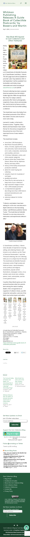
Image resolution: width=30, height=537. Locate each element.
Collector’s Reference (11, 487)
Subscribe (15, 425)
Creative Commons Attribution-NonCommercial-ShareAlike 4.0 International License (15, 502)
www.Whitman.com (8, 88)
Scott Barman (21, 499)
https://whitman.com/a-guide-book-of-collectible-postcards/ (14, 343)
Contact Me (8, 489)
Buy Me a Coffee (8, 437)
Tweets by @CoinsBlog (10, 446)
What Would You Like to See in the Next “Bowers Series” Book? (19, 380)
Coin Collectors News (11, 485)
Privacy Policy (9, 491)
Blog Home (8, 479)
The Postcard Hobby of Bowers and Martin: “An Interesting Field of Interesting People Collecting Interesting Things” (8, 383)
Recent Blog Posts (11, 450)
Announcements (14, 29)
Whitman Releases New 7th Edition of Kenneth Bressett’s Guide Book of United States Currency (8, 399)
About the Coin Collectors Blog (14, 483)
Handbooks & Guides (11, 481)
